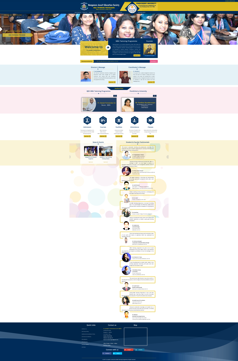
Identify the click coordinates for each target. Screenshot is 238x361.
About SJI (79, 12)
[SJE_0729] (231, 36)
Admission (91, 12)
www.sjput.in (110, 337)
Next (116, 96)
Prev (114, 96)
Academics (85, 339)
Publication (85, 341)
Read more (136, 55)
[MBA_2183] (224, 36)
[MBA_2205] (225, 36)
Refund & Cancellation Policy (89, 334)
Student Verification (230, 1)
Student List (84, 12)
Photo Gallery (86, 344)
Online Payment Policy (117, 12)
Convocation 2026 (141, 12)
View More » (154, 61)
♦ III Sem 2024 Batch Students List (103, 61)
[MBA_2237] (228, 36)
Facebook (107, 353)
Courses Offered (97, 12)
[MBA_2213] (227, 36)
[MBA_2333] (229, 36)
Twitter (118, 353)
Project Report (110, 12)
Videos (84, 347)
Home (76, 12)
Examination (103, 12)
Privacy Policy (86, 331)
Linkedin (140, 349)
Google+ (129, 349)
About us (85, 328)
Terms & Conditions (87, 336)
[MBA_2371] (230, 36)
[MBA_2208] (226, 36)
